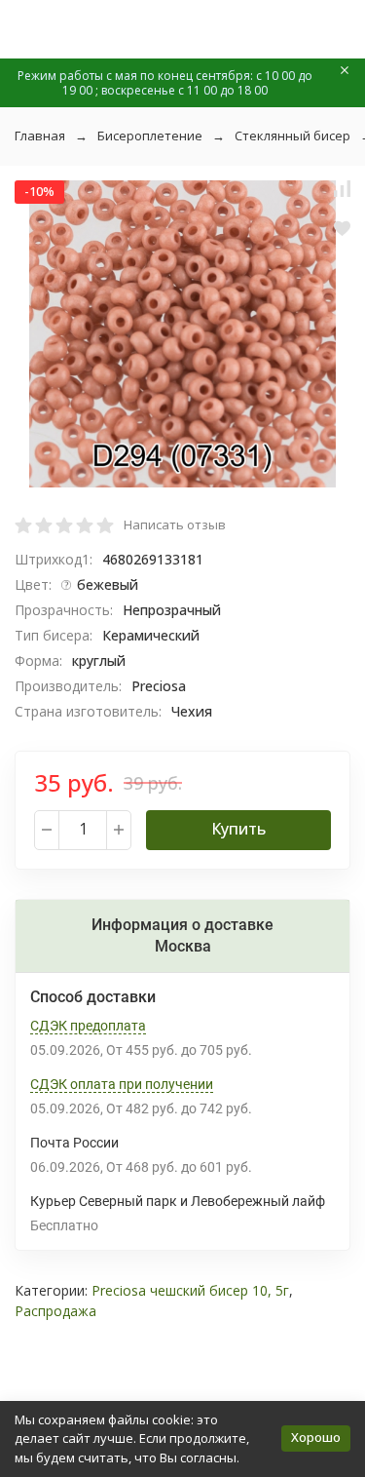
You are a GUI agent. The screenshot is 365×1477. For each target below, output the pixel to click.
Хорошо (316, 1437)
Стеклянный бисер (292, 135)
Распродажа (55, 1311)
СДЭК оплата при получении (121, 1084)
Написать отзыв (175, 524)
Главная (40, 135)
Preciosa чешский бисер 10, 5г (190, 1290)
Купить (238, 828)
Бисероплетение (149, 135)
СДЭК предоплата (88, 1025)
